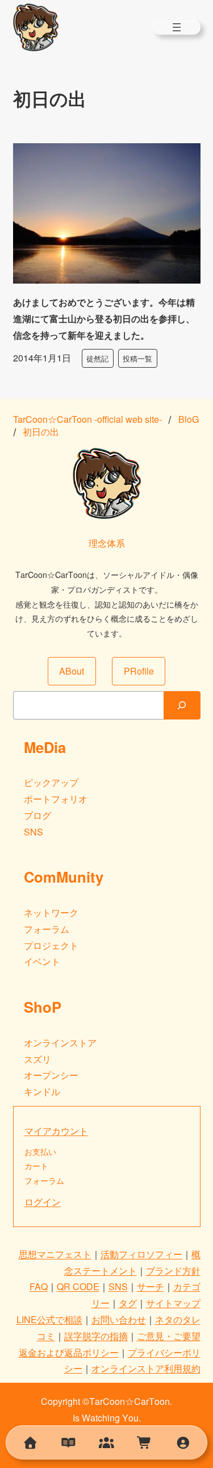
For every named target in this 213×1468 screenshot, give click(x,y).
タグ (128, 1302)
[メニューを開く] (176, 27)
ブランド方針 (173, 1270)
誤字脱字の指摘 (96, 1335)
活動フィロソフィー (141, 1254)
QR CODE (78, 1286)
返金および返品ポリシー (69, 1352)
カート (36, 1165)
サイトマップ (173, 1302)
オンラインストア (60, 1042)
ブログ (37, 815)
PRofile (139, 670)
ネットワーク (51, 912)
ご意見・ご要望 (169, 1335)
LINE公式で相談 (49, 1319)
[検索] (182, 705)
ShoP (42, 1006)
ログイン (42, 1201)
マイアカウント (56, 1130)
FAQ (39, 1286)
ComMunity (63, 876)
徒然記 (97, 358)
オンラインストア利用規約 (146, 1368)
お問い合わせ (118, 1319)
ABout (71, 670)
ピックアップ (51, 782)
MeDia (45, 747)
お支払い (40, 1151)
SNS (33, 831)
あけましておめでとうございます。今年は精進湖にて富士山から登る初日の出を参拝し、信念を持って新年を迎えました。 (104, 319)
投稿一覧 (137, 358)
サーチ (150, 1286)
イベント (42, 961)
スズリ (37, 1059)
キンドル (42, 1091)
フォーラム (46, 928)
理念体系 (107, 543)
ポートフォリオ (55, 798)
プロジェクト (51, 945)
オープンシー (51, 1075)
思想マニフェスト (55, 1254)
